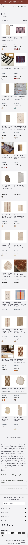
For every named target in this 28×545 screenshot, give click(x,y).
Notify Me (16, 368)
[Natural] (15, 400)
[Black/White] (2, 79)
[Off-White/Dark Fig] (15, 138)
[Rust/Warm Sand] (15, 370)
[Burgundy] (17, 49)
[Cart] (22, 6)
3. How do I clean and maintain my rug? (11, 488)
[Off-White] (2, 285)
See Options (17, 194)
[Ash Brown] (2, 197)
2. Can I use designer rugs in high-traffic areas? (12, 481)
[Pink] (15, 49)
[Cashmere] (2, 255)
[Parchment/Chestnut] (2, 49)
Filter (25, 20)
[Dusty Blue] (15, 108)
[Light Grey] (19, 49)
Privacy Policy (16, 543)
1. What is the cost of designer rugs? (11, 475)
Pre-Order (4, 194)
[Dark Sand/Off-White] (2, 108)
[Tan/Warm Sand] (17, 370)
